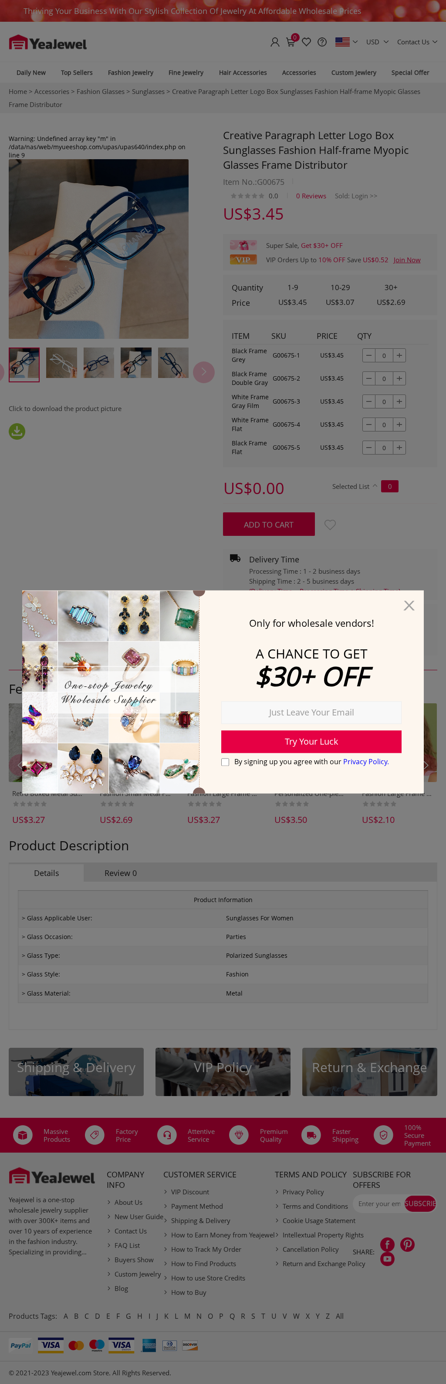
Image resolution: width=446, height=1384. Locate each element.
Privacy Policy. (366, 761)
